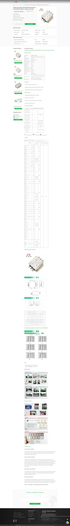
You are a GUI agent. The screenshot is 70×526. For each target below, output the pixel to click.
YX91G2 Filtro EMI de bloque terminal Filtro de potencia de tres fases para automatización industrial (18, 61)
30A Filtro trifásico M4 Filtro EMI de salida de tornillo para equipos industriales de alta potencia (18, 76)
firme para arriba (55, 519)
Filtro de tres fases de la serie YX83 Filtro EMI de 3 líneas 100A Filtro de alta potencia (18, 92)
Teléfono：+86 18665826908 (17, 515)
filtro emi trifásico (30, 484)
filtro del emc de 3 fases (45, 484)
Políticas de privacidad (18, 525)
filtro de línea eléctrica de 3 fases (37, 484)
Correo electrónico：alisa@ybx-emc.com (19, 514)
